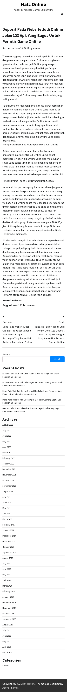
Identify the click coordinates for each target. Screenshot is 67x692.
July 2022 (6, 430)
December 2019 (9, 602)
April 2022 (6, 447)
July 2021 (6, 497)
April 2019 (6, 647)
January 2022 (8, 463)
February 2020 (8, 591)
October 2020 (8, 547)
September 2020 (9, 552)
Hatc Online (33, 4)
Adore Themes (10, 687)
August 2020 (7, 558)
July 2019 (6, 630)
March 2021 (7, 519)
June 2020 (6, 569)
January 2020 (8, 597)
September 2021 (9, 486)
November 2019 (9, 608)
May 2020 (6, 574)
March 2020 (7, 585)
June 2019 (6, 636)
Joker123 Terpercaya (23, 305)
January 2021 (8, 530)
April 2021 (6, 513)
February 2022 (8, 458)
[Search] (62, 14)
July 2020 (6, 563)
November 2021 (9, 474)
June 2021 (6, 502)
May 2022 (6, 441)
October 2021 (8, 480)
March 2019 (7, 652)
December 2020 (9, 535)
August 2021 (7, 491)
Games (18, 300)
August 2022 (7, 424)
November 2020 (9, 541)
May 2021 (6, 508)
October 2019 (8, 613)
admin (36, 48)
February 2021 (8, 524)
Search (6, 354)
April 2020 (6, 580)
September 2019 (9, 619)
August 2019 (7, 624)
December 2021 (9, 469)
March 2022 (7, 452)
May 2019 (6, 641)
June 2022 (6, 436)
